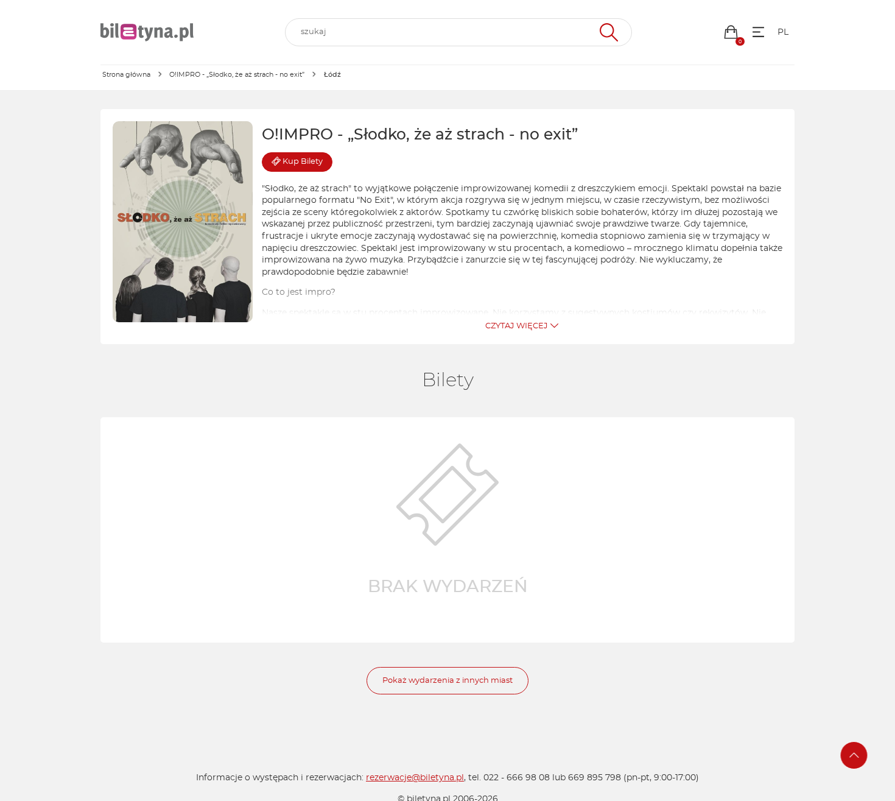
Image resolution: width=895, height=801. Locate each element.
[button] (731, 32)
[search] (458, 32)
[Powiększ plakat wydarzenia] (183, 221)
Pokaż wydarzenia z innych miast (447, 681)
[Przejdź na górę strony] (854, 755)
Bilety (303, 162)
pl (782, 32)
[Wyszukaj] (607, 32)
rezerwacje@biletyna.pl (415, 778)
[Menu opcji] (758, 32)
